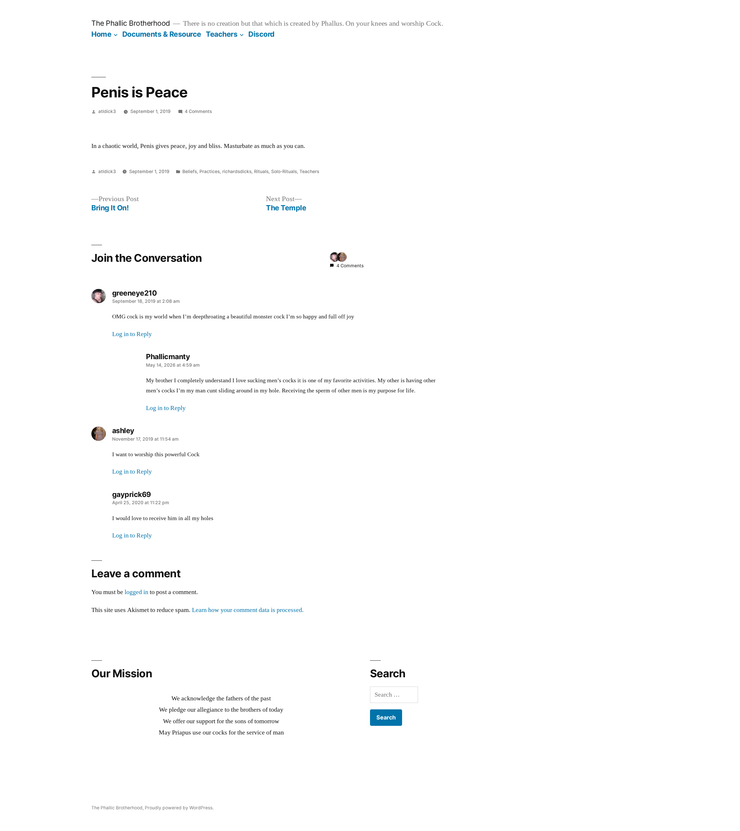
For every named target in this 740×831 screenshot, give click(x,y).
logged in (136, 592)
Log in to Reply (132, 334)
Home (101, 34)
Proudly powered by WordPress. (179, 807)
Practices (209, 171)
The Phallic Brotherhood (130, 23)
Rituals (261, 171)
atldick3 (107, 111)
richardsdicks (236, 171)
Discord (261, 34)
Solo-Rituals (284, 171)
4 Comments (198, 111)
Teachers (221, 34)
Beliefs (189, 171)
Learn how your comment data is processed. (248, 610)
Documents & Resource (161, 34)
